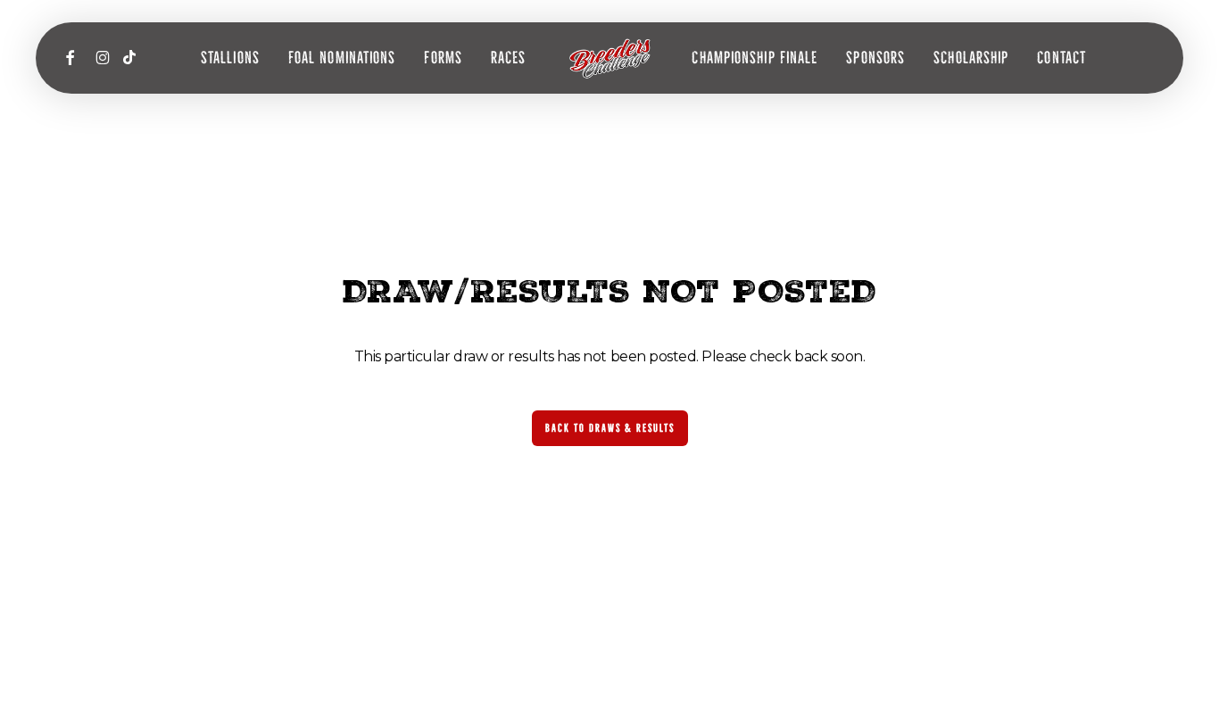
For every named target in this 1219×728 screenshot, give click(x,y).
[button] (610, 428)
